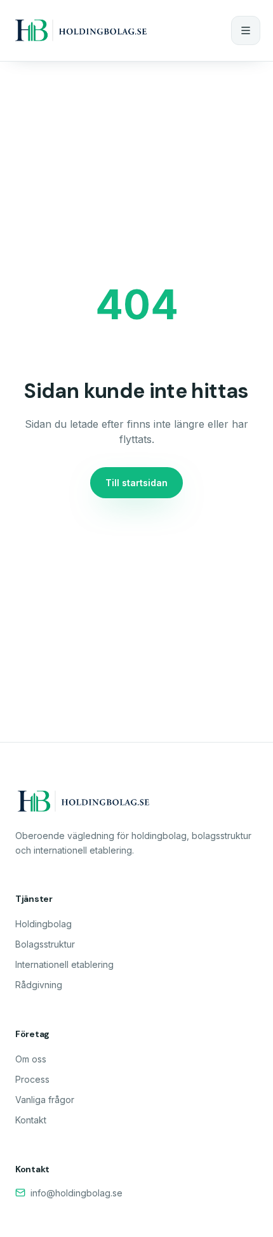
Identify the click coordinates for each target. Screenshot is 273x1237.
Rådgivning (38, 984)
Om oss (30, 1059)
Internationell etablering (64, 964)
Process (32, 1079)
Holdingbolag (43, 923)
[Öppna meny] (245, 30)
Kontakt (30, 1120)
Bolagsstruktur (45, 944)
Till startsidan (136, 482)
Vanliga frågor (44, 1099)
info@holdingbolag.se (76, 1192)
